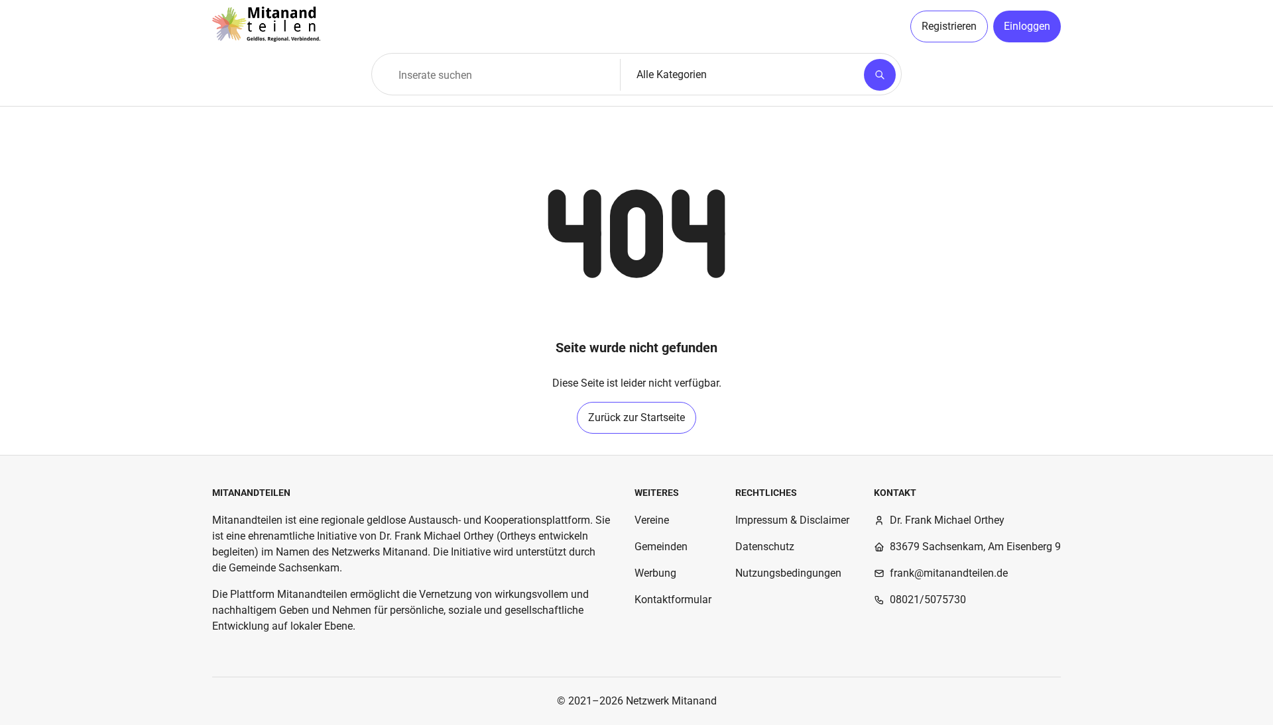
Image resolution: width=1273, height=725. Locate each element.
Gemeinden (661, 546)
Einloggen (1027, 26)
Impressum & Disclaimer (792, 520)
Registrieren (949, 26)
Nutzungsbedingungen (788, 573)
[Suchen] (880, 75)
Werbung (655, 573)
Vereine (652, 520)
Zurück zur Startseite (636, 417)
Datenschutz (764, 546)
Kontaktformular (673, 599)
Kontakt (895, 492)
